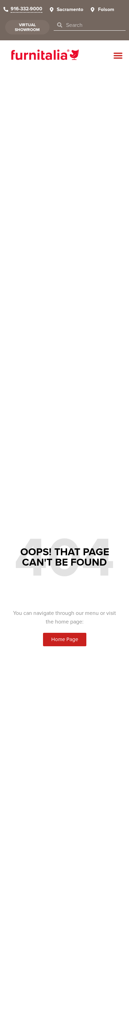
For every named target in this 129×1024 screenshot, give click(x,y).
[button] (118, 55)
